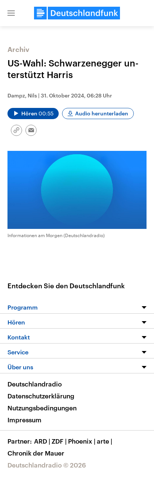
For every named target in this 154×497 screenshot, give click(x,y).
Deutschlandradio (34, 384)
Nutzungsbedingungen (42, 407)
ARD (42, 441)
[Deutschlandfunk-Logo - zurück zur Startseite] (77, 13)
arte (104, 441)
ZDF (59, 441)
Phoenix (81, 441)
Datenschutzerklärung (40, 396)
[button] (11, 13)
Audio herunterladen (101, 113)
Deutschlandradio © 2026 (46, 465)
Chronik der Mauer (35, 453)
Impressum (24, 419)
